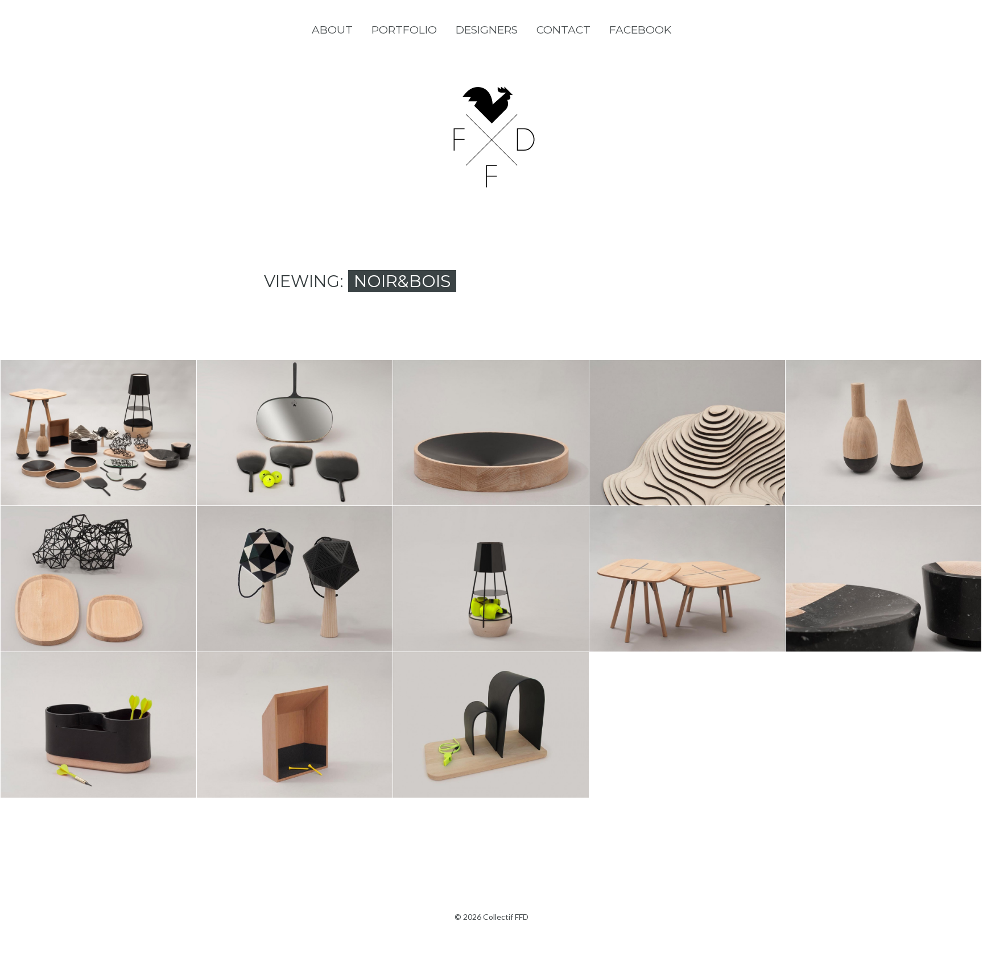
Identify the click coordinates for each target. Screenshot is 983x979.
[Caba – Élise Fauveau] (112, 733)
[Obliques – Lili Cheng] (504, 441)
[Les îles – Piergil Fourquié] (112, 595)
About (332, 29)
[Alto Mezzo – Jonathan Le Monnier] (701, 595)
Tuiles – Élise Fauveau (491, 699)
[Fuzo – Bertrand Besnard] (504, 595)
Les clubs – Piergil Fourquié (294, 406)
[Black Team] (112, 441)
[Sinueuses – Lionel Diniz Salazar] (701, 449)
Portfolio (404, 29)
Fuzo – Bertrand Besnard (491, 552)
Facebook (640, 29)
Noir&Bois (98, 462)
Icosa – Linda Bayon (294, 553)
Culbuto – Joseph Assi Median (883, 406)
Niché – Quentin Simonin (294, 699)
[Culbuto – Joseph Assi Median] (897, 449)
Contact (563, 29)
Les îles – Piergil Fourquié (98, 552)
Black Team (98, 407)
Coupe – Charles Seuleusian (883, 552)
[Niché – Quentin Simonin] (308, 733)
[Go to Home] (491, 184)
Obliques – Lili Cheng (491, 407)
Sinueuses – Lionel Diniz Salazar (687, 406)
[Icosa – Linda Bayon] (308, 587)
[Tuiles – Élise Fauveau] (504, 733)
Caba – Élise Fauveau (98, 699)
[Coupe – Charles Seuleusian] (897, 595)
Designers (487, 29)
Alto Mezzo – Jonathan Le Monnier (687, 552)
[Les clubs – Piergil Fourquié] (308, 449)
